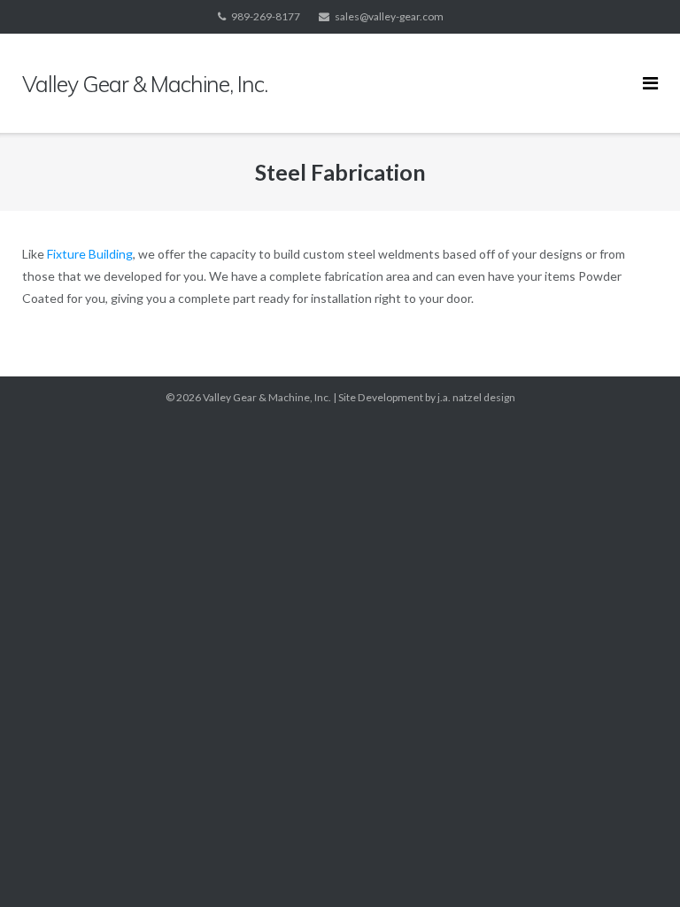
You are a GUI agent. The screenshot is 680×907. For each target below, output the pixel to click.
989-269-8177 (265, 16)
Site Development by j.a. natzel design (426, 397)
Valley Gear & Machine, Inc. (267, 397)
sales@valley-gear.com (389, 16)
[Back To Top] (636, 864)
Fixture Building (90, 253)
